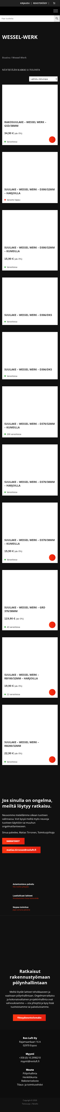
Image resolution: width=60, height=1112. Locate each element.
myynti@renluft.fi (30, 1061)
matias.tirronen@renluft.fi (21, 849)
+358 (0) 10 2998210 (30, 1057)
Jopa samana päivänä (21, 910)
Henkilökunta (30, 1077)
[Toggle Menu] (55, 10)
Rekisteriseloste (30, 1080)
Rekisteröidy (40, 3)
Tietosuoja (26, 1104)
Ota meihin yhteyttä (21, 886)
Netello (35, 1104)
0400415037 (13, 841)
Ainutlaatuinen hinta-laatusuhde (26, 898)
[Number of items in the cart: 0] (54, 3)
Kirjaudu (25, 3)
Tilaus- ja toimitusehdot (30, 1084)
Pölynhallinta (30, 1073)
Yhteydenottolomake (29, 1017)
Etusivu (6, 57)
